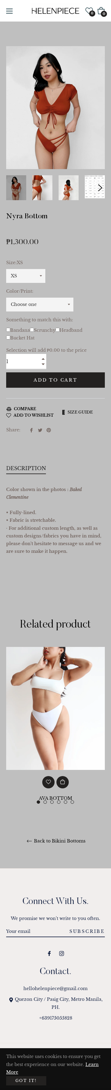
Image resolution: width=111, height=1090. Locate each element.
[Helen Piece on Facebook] (49, 953)
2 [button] (45, 802)
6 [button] (72, 802)
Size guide (80, 412)
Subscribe (87, 931)
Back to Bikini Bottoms (59, 841)
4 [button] (58, 802)
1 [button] (38, 802)
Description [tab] (26, 468)
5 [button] (65, 802)
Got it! (26, 1080)
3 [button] (52, 802)
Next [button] (100, 188)
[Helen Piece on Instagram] (61, 953)
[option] (55, 738)
